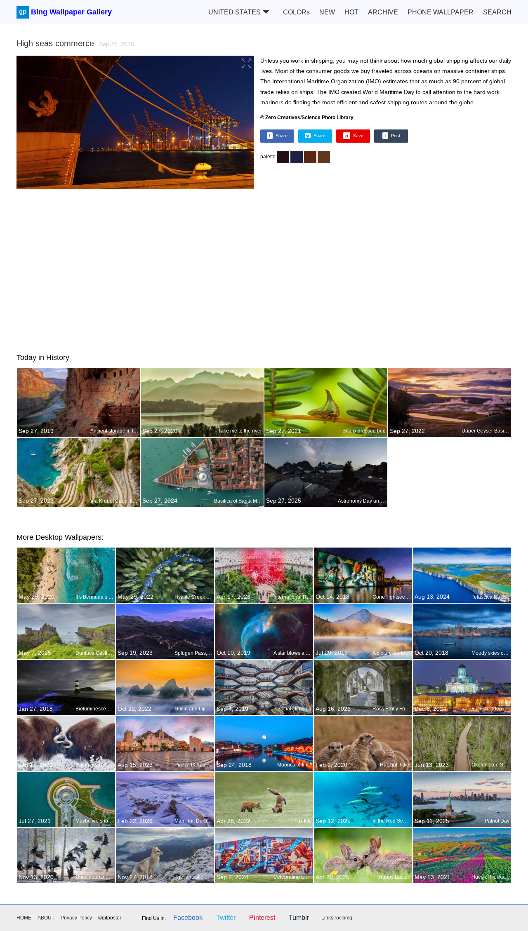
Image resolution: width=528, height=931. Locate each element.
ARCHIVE (383, 12)
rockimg (343, 918)
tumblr (299, 917)
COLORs (296, 12)
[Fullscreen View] (135, 123)
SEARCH (497, 12)
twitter (226, 917)
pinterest (262, 917)
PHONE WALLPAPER (441, 12)
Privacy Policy (76, 918)
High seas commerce (75, 43)
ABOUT (46, 918)
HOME (23, 918)
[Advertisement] (264, 269)
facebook (188, 917)
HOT (351, 12)
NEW (327, 12)
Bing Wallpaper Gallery (71, 12)
